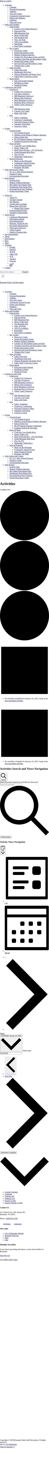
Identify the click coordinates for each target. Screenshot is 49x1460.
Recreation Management (19, 226)
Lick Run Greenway (22, 94)
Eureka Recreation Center (24, 53)
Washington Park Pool (22, 72)
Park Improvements (17, 219)
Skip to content (5, 1)
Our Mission (14, 202)
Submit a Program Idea (18, 232)
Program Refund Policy (18, 211)
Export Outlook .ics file (13, 1203)
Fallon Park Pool (20, 70)
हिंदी (11, 266)
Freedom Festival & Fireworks (25, 141)
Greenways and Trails (13, 87)
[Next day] (27, 1029)
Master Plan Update (21, 208)
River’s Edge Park (21, 35)
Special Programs (16, 159)
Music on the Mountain (23, 161)
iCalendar (8, 1194)
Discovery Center (20, 51)
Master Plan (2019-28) (18, 206)
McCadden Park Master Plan (20, 185)
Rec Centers (14, 48)
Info (11, 116)
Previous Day (10, 1074)
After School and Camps (14, 170)
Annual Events (15, 131)
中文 (11, 256)
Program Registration (17, 9)
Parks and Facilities (12, 25)
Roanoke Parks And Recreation (12, 282)
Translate (8, 245)
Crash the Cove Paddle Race (25, 146)
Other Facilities (15, 68)
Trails (12, 107)
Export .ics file (10, 1201)
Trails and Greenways (18, 228)
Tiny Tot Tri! (19, 154)
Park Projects (10, 178)
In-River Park (15, 180)
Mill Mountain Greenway (23, 96)
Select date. (27, 1051)
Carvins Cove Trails (21, 111)
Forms (7, 237)
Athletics (13, 12)
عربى (12, 263)
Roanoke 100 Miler (21, 167)
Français (13, 261)
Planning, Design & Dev (19, 224)
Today (2, 1034)
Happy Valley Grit (21, 148)
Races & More (15, 144)
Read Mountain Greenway (24, 100)
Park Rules (18, 44)
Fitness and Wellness (17, 18)
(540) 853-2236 (11, 1219)
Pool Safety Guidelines (23, 46)
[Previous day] (6, 957)
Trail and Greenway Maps (24, 122)
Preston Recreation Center (24, 61)
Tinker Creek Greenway (23, 105)
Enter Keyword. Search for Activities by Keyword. (19, 782)
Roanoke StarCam (12, 1236)
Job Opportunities (11, 234)
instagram (18, 1224)
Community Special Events (20, 16)
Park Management (16, 221)
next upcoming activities (14, 701)
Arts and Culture (16, 14)
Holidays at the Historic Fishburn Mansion (30, 135)
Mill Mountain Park (21, 33)
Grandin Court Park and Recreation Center (30, 59)
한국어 (12, 252)
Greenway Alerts (20, 126)
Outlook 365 (9, 1196)
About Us (8, 195)
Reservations (14, 79)
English (12, 247)
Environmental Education (19, 176)
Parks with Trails (20, 113)
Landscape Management (19, 217)
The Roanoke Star (21, 38)
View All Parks (20, 40)
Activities (8, 5)
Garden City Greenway (23, 92)
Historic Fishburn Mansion (24, 55)
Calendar (13, 7)
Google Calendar (11, 1192)
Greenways (14, 90)
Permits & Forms (20, 85)
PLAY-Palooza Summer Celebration (28, 139)
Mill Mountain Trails (22, 109)
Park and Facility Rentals (23, 81)
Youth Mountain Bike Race (24, 152)
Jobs (6, 1240)
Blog (6, 241)
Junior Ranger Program (23, 165)
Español (13, 250)
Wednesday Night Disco (23, 157)
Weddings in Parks (21, 83)
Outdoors (13, 20)
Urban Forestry (15, 230)
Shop (7, 243)
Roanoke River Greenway (24, 103)
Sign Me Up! (5, 1256)
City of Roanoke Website (14, 1233)
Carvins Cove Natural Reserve (25, 29)
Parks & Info (14, 27)
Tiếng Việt (13, 254)
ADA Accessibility (21, 42)
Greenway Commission (23, 120)
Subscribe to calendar (8, 1153)
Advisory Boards (16, 200)
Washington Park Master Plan (21, 187)
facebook (7, 1224)
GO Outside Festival (22, 133)
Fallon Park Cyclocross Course (26, 77)
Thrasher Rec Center (22, 66)
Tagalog (13, 259)
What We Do (10, 215)
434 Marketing (11, 1444)
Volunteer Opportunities (18, 213)
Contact (8, 268)
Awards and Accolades (18, 204)
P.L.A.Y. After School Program (21, 172)
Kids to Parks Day (21, 137)
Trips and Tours (15, 22)
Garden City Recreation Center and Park (29, 57)
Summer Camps (16, 174)
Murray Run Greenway (23, 98)
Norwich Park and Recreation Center (28, 64)
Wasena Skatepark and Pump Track (27, 74)
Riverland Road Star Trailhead (21, 189)
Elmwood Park (20, 31)
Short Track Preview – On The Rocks (28, 150)
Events (7, 129)
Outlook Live (10, 1199)
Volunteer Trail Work (22, 124)
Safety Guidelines (21, 118)
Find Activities (6, 837)
